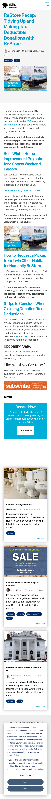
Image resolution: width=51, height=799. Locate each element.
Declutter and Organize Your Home (22, 190)
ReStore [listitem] (10, 533)
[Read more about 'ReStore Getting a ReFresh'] (25, 483)
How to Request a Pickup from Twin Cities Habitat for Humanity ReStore (25, 260)
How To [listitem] (21, 614)
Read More (40, 538)
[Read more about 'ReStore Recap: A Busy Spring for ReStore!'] (25, 561)
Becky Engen (14, 51)
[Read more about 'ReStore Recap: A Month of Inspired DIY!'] (25, 646)
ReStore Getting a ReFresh (19, 504)
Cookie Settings (10, 796)
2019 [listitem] (20, 701)
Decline (25, 789)
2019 (17, 60)
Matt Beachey (11, 509)
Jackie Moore (16, 590)
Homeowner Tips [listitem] (34, 614)
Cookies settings (25, 775)
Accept (25, 782)
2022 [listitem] (9, 618)
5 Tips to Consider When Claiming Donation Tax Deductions (25, 308)
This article (21, 336)
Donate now (13, 415)
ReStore (8, 60)
